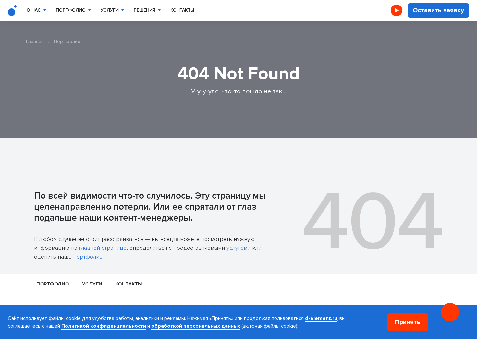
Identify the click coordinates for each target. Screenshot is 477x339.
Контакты (182, 10)
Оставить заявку (438, 10)
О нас (34, 10)
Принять (408, 322)
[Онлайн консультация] (450, 312)
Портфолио (71, 10)
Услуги (110, 10)
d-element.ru (321, 318)
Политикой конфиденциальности (103, 326)
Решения (144, 10)
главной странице (103, 247)
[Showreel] (396, 10)
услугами (238, 247)
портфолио (88, 256)
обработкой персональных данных (195, 326)
